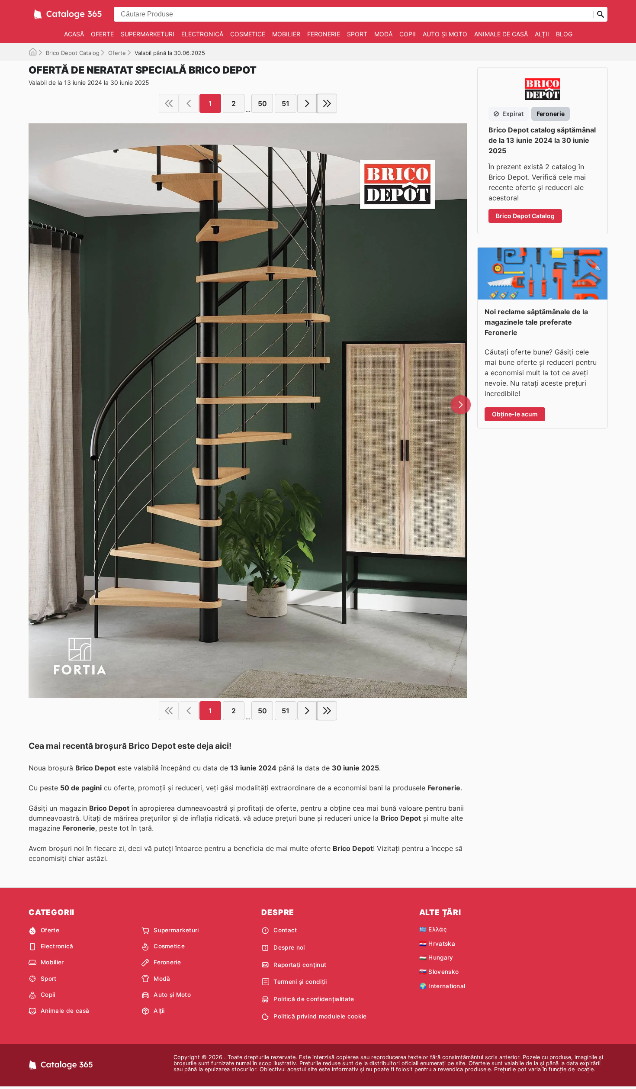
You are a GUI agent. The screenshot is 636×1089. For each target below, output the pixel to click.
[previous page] (189, 103)
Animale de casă (501, 34)
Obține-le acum (515, 414)
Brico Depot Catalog (73, 52)
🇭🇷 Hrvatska (437, 943)
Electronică (202, 34)
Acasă (74, 34)
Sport (357, 34)
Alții (542, 34)
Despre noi (289, 947)
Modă (383, 34)
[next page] (307, 103)
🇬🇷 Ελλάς (432, 929)
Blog (564, 34)
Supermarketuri (147, 34)
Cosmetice (247, 34)
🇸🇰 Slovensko (439, 971)
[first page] (169, 103)
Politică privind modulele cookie (319, 1016)
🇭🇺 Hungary (436, 957)
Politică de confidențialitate (313, 999)
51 (285, 103)
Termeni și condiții (300, 981)
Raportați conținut (299, 964)
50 (262, 103)
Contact (285, 930)
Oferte (102, 34)
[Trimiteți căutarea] (600, 14)
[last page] (327, 103)
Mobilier (286, 34)
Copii (407, 34)
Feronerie (323, 34)
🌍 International (442, 986)
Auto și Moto (445, 34)
